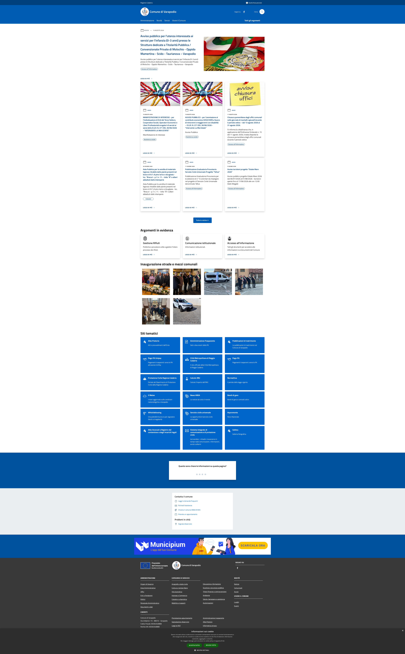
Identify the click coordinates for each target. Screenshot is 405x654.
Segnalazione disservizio (180, 622)
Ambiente (206, 595)
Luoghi (236, 602)
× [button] (402, 630)
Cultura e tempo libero (180, 588)
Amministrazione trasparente (213, 618)
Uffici (142, 591)
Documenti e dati (146, 607)
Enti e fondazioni (146, 595)
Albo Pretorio (207, 622)
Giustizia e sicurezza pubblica (213, 588)
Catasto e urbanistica (179, 599)
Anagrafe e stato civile (180, 584)
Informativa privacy (210, 625)
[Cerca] (262, 11)
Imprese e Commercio (179, 595)
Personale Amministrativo (149, 603)
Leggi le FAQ (176, 625)
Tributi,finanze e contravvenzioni (214, 591)
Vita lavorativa (177, 591)
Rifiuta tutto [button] (211, 645)
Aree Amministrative (147, 588)
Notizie (236, 584)
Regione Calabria (146, 2)
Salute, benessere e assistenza (214, 599)
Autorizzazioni (208, 603)
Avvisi (146, 30)
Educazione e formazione (212, 584)
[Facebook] (243, 11)
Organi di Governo (146, 584)
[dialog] (202, 641)
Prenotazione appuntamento (182, 618)
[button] (202, 650)
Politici (142, 599)
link (223, 641)
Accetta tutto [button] (194, 645)
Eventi (236, 606)
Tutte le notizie (201, 220)
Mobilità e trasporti (178, 603)
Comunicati (238, 588)
